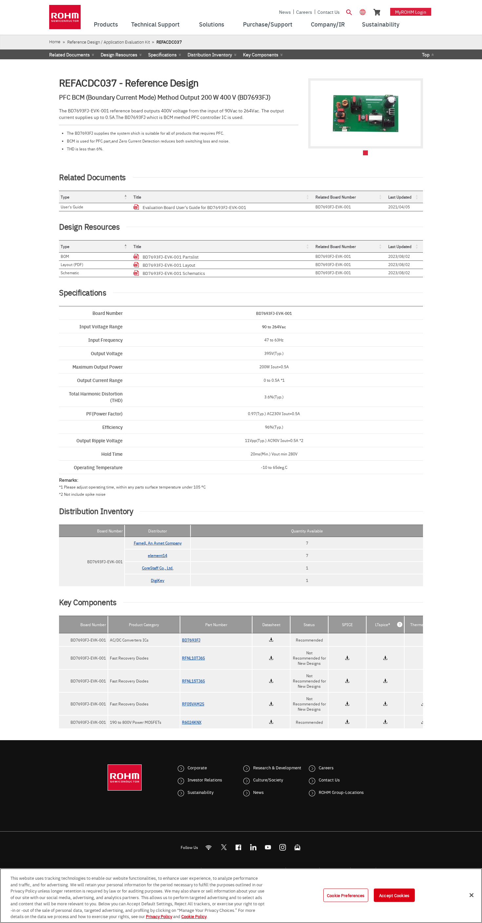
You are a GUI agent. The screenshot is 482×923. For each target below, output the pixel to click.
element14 (157, 555)
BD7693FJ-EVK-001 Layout (169, 265)
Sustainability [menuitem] (380, 24)
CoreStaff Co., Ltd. (157, 567)
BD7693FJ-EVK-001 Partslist (171, 257)
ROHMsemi (223, 847)
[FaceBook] (238, 847)
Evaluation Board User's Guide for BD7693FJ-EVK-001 (194, 207)
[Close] (471, 895)
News (285, 12)
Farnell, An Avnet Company (158, 543)
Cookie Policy (194, 916)
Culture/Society (268, 779)
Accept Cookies (394, 895)
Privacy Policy (159, 916)
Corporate (197, 767)
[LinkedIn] (253, 847)
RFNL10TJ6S (193, 658)
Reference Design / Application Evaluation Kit (108, 42)
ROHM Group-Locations (341, 792)
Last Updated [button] (400, 197)
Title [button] (137, 197)
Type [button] (65, 197)
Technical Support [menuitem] (155, 24)
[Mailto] (297, 847)
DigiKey (157, 580)
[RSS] (209, 847)
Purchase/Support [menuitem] (267, 24)
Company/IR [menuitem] (328, 24)
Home (54, 41)
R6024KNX (191, 722)
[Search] (348, 11)
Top (426, 54)
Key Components (260, 54)
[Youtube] (268, 847)
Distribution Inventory (210, 54)
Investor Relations (205, 779)
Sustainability (200, 792)
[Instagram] (283, 847)
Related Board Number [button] (335, 197)
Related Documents (69, 54)
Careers (304, 12)
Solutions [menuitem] (211, 24)
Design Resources (119, 54)
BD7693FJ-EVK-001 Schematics (174, 273)
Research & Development (277, 767)
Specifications (162, 54)
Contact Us (328, 12)
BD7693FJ (191, 640)
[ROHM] (65, 19)
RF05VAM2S (193, 703)
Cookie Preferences (345, 895)
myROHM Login (410, 12)
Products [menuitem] (106, 24)
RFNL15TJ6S (193, 680)
